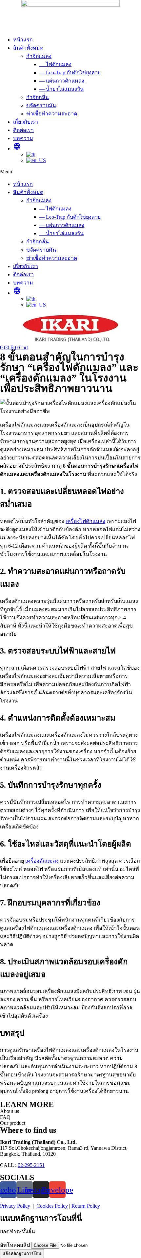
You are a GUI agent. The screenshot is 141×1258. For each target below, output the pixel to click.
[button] (70, 172)
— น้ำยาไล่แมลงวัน (61, 89)
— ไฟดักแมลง (55, 64)
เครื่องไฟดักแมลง (85, 521)
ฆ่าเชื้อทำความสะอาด (51, 113)
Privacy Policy (15, 1206)
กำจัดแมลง (38, 56)
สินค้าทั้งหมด (28, 48)
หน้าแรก (23, 39)
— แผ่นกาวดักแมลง (61, 81)
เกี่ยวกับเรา (25, 122)
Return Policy (85, 1206)
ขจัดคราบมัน (41, 105)
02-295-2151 (31, 1165)
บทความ (23, 138)
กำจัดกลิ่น (37, 97)
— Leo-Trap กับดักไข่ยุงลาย (70, 72)
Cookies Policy (52, 1206)
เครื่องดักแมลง (42, 861)
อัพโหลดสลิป (15, 1245)
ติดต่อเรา (23, 130)
